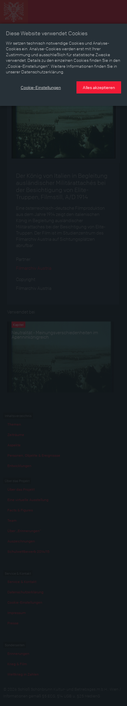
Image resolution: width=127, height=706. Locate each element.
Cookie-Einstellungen (41, 87)
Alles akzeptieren (99, 87)
